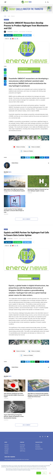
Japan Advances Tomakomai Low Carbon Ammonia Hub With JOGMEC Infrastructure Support (14, 395)
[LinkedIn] (5, 69)
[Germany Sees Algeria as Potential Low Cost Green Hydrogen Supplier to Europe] (38, 181)
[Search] (47, 2)
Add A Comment (26, 219)
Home (9, 16)
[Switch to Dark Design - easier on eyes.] (46, 2)
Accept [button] (38, 473)
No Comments (22, 31)
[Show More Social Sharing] (33, 35)
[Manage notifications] (50, 473)
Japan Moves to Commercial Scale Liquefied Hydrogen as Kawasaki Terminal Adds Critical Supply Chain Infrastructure (38, 395)
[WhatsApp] (5, 72)
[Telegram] (5, 81)
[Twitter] (5, 75)
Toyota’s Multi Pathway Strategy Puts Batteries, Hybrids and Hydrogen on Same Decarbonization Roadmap (14, 416)
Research (13, 16)
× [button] (50, 463)
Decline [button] (44, 473)
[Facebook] (5, 84)
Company (22, 442)
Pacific (5, 229)
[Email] (5, 78)
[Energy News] (26, 2)
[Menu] (5, 2)
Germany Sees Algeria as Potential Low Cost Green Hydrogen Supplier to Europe (38, 190)
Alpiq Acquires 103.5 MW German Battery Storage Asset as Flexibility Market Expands (14, 190)
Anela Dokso (10, 31)
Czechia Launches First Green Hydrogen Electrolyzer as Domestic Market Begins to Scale (14, 210)
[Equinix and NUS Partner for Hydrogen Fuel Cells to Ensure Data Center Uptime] (26, 259)
